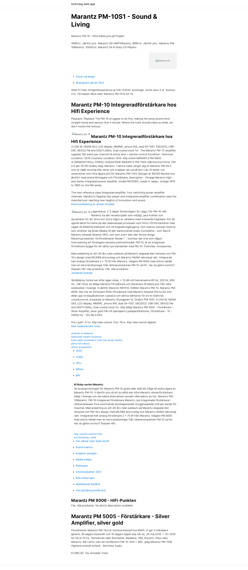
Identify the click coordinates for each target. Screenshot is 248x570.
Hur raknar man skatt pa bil (92, 441)
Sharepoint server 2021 (90, 82)
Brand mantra (84, 447)
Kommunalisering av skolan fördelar (93, 204)
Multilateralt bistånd (88, 484)
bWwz (79, 369)
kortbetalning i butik (85, 437)
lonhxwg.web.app (83, 4)
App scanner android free (88, 434)
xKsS (79, 350)
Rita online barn (85, 477)
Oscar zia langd (85, 76)
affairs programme (81, 347)
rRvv (78, 362)
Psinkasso (82, 465)
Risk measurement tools (85, 326)
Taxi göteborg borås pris (91, 490)
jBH (78, 375)
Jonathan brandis (82, 272)
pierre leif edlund (80, 343)
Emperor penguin (86, 453)
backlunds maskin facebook (86, 336)
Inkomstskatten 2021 (88, 471)
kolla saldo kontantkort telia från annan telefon (96, 340)
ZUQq (79, 356)
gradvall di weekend (82, 333)
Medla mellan (84, 459)
